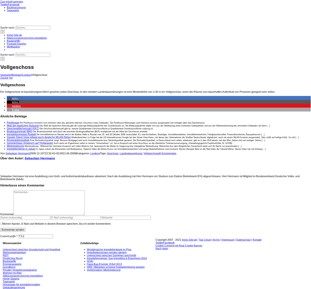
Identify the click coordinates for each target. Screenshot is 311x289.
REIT (6, 255)
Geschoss (112, 153)
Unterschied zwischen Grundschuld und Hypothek (31, 249)
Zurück (4, 78)
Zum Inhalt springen (11, 1)
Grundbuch (9, 267)
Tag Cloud (205, 239)
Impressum (228, 239)
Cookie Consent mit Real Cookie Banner (179, 245)
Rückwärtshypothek (18, 140)
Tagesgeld (9, 281)
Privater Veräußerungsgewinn (20, 270)
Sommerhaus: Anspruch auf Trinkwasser (30, 143)
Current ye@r (8, 236)
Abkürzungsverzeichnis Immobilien (23, 275)
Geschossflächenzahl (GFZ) (23, 128)
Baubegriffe (9, 261)
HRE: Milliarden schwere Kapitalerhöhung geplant (115, 267)
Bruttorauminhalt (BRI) (19, 131)
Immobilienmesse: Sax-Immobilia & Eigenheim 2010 (117, 258)
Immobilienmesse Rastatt (21, 134)
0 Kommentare (168, 153)
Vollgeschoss (151, 153)
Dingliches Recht (13, 258)
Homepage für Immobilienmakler (21, 284)
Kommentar (7, 214)
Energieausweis (12, 264)
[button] (13, 98)
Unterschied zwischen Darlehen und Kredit (111, 255)
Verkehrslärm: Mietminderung (104, 270)
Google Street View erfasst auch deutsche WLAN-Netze (39, 137)
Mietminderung (15, 146)
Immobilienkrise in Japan (21, 148)
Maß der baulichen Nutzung (23, 125)
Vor (11, 78)
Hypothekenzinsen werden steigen (107, 252)
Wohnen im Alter (12, 272)
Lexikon (94, 153)
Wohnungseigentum (14, 252)
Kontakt (257, 239)
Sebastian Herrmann (17, 153)
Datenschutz (243, 239)
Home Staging (11, 278)
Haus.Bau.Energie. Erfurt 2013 (104, 264)
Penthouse (13, 122)
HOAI (90, 261)
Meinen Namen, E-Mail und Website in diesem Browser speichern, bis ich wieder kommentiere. (56, 223)
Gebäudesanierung (14, 287)
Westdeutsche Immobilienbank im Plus (109, 249)
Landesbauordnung (131, 153)
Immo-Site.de (189, 239)
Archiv (216, 239)
